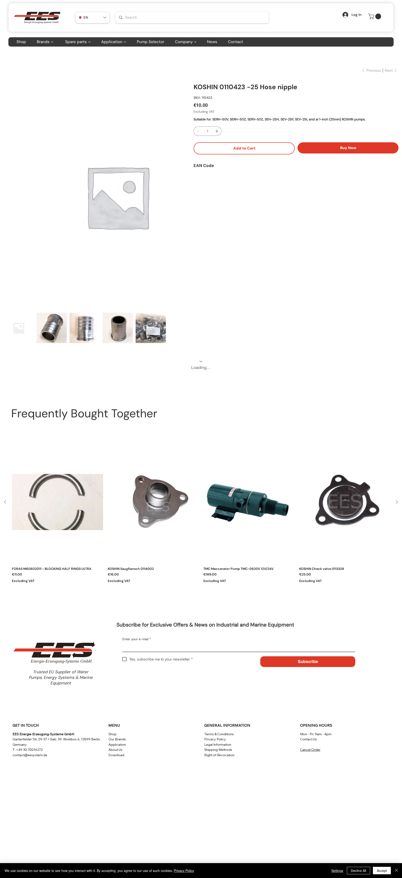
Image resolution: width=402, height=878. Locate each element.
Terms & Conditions (219, 734)
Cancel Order (310, 750)
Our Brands (117, 739)
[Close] (396, 870)
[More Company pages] (195, 42)
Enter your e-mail (136, 639)
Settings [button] (337, 870)
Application (117, 744)
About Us (115, 750)
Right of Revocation (219, 755)
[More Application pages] (125, 42)
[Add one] (216, 131)
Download (116, 755)
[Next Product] (397, 502)
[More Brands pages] (52, 42)
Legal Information (217, 744)
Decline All (358, 870)
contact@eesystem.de (30, 755)
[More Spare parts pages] (89, 42)
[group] (201, 514)
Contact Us (308, 739)
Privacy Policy (215, 739)
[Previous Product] (5, 502)
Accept (382, 870)
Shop (112, 734)
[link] (375, 16)
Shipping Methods (218, 750)
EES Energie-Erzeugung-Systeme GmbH (43, 734)
